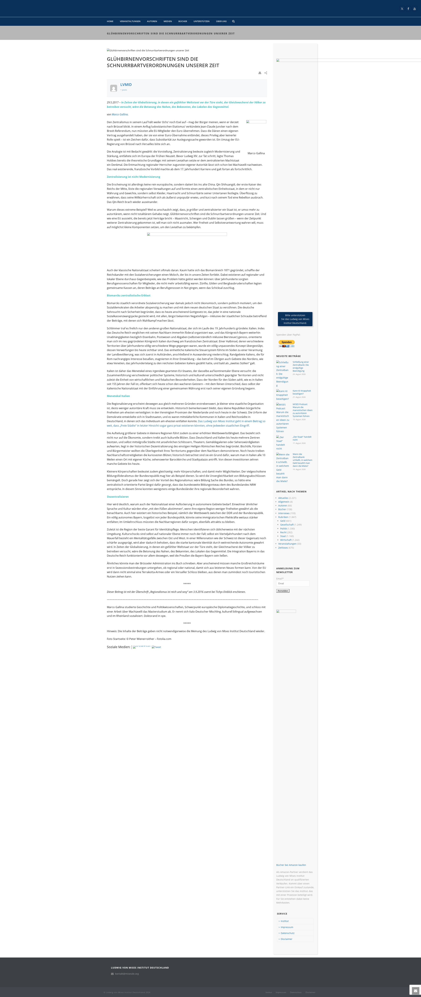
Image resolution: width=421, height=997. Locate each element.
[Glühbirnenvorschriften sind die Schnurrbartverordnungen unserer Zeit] (187, 50)
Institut (285, 921)
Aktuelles (283, 497)
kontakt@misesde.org (127, 973)
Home (110, 21)
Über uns (221, 21)
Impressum (287, 927)
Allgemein (283, 501)
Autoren (152, 21)
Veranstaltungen (130, 21)
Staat (283, 536)
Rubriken (283, 517)
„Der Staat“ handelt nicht (302, 438)
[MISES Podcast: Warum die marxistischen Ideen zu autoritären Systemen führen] (282, 418)
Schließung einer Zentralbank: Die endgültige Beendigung (301, 366)
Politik (283, 528)
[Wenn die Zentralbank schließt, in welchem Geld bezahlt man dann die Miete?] (282, 468)
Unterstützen (202, 21)
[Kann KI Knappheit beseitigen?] (282, 395)
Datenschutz (288, 933)
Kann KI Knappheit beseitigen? (302, 392)
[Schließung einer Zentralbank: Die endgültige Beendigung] (282, 373)
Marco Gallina (120, 114)
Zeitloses (283, 547)
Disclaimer (286, 939)
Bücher (182, 21)
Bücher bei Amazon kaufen (291, 864)
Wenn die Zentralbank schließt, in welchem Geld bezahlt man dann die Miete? (302, 460)
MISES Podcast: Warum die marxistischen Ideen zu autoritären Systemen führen (302, 410)
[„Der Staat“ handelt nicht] (282, 443)
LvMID (126, 84)
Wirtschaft (286, 539)
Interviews (284, 513)
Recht (283, 532)
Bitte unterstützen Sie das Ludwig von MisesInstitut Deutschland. (295, 319)
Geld (282, 520)
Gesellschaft (287, 524)
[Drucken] (260, 73)
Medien (168, 21)
